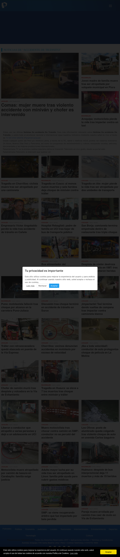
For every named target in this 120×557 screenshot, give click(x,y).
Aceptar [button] (108, 552)
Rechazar (42, 286)
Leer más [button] (74, 553)
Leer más (30, 286)
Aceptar (54, 286)
